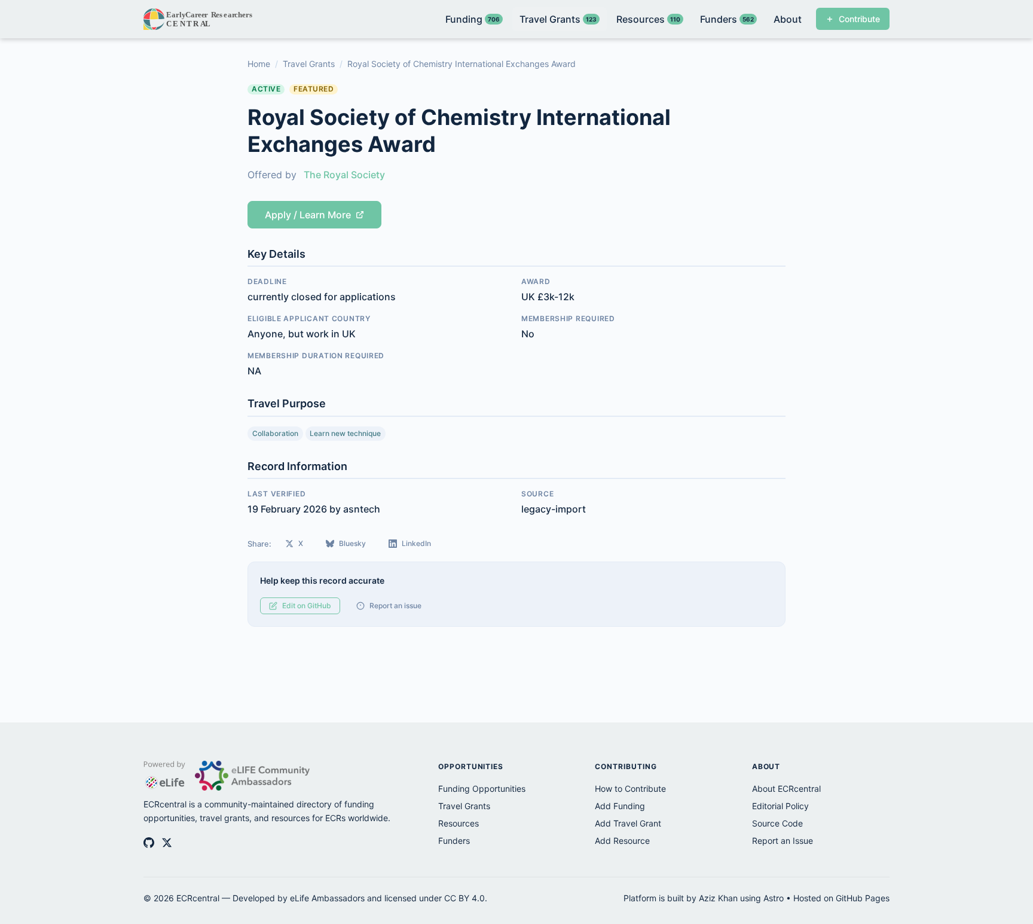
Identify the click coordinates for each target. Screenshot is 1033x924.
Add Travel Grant (628, 823)
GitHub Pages (863, 898)
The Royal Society (344, 175)
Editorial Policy (780, 806)
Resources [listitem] (648, 19)
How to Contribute (630, 788)
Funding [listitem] (472, 19)
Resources (458, 823)
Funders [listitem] (727, 19)
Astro (773, 898)
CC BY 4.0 (464, 898)
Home (258, 64)
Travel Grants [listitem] (558, 19)
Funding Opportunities (481, 788)
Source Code (777, 823)
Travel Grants (309, 64)
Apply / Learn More (308, 215)
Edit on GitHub (306, 605)
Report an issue (395, 605)
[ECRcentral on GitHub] (148, 842)
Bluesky (352, 543)
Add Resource (622, 840)
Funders (454, 840)
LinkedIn (416, 543)
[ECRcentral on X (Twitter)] (166, 842)
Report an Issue (782, 840)
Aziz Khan (718, 898)
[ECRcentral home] (198, 19)
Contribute (859, 19)
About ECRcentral (786, 788)
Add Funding (620, 806)
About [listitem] (788, 19)
